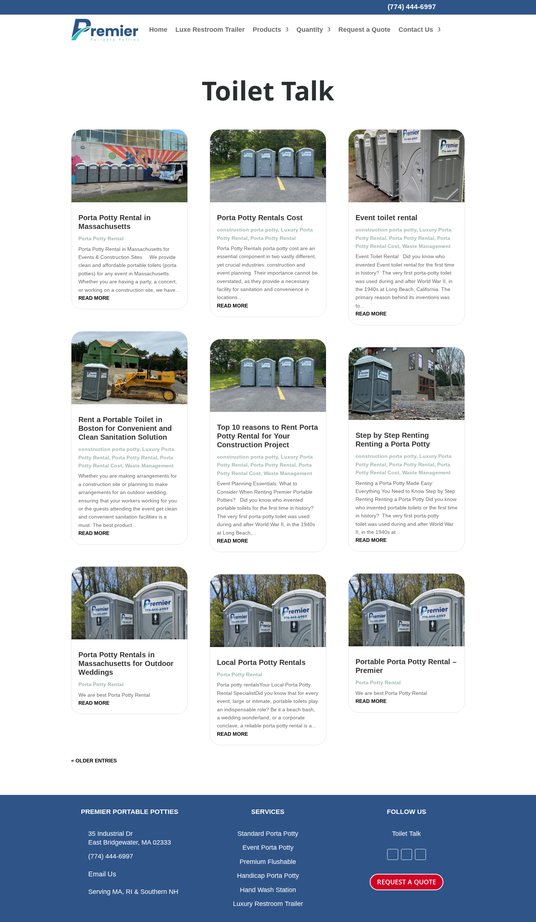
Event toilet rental (386, 218)
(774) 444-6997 (412, 7)
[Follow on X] (420, 854)
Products (267, 29)
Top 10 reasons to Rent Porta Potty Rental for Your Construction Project (267, 436)
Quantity (309, 29)
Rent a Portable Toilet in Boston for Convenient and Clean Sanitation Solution (125, 428)
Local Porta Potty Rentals (261, 662)
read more (93, 298)
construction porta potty (108, 449)
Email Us (102, 874)
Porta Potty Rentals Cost (260, 218)
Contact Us (416, 29)
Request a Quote (364, 29)
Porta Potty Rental (101, 238)
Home (158, 29)
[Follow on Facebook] (392, 854)
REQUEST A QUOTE (406, 881)
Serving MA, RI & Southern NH (133, 891)
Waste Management (149, 465)
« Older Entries (94, 761)
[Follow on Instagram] (406, 854)
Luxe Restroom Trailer (210, 29)
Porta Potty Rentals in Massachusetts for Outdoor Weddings (126, 663)
